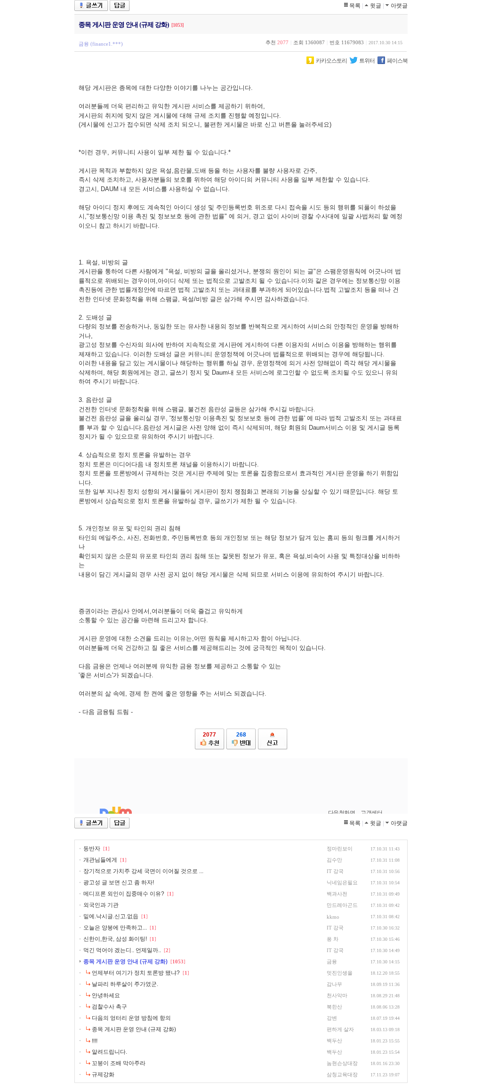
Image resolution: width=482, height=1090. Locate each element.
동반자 (91, 848)
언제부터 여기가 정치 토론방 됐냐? (136, 973)
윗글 (375, 5)
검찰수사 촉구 (109, 1006)
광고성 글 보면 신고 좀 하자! (118, 882)
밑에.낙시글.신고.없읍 (110, 916)
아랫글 (399, 5)
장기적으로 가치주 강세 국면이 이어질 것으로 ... (143, 871)
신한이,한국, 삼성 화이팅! (115, 939)
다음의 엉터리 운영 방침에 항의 (131, 1018)
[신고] (273, 739)
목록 (355, 5)
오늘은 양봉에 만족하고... (115, 927)
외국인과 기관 (101, 905)
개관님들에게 (100, 860)
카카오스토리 (331, 60)
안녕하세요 (106, 995)
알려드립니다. (109, 1052)
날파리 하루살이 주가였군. (125, 984)
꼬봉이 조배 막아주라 (118, 1063)
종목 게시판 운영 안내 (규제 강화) (125, 961)
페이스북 (397, 60)
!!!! (94, 1041)
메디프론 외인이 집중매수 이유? (123, 893)
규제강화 (103, 1074)
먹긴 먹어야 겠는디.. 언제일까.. (122, 950)
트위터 (367, 60)
